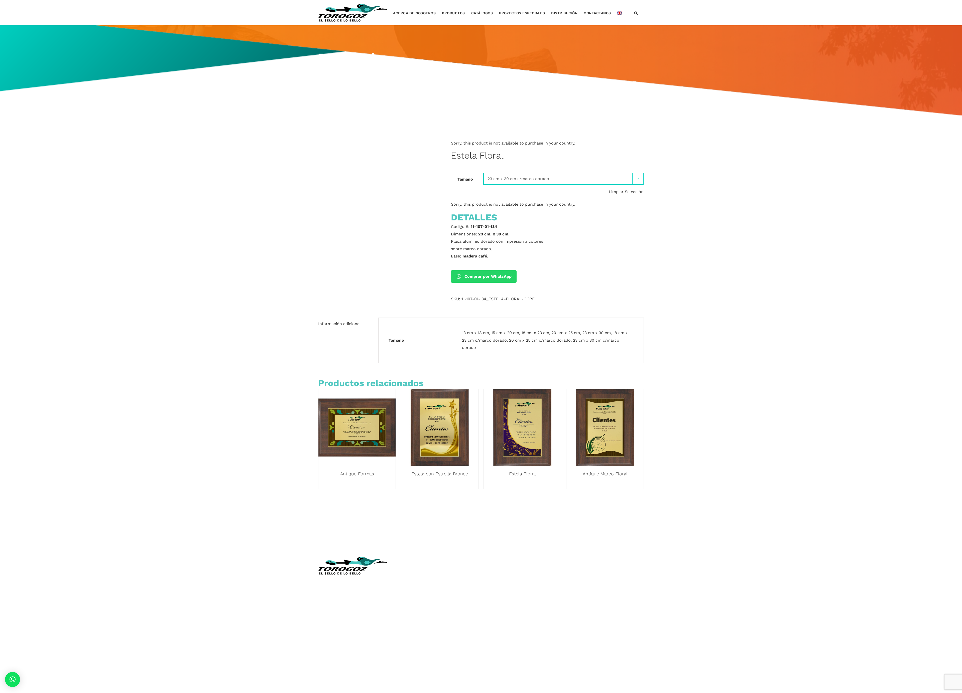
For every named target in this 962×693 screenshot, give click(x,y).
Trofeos (492, 573)
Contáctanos (414, 625)
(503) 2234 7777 (342, 609)
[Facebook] (571, 560)
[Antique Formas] (357, 392)
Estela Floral (522, 473)
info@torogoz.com (336, 621)
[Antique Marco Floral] (605, 392)
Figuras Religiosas (419, 603)
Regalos (492, 618)
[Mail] (601, 560)
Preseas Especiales (503, 603)
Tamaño (465, 179)
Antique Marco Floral (605, 473)
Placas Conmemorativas (508, 595)
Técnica (409, 588)
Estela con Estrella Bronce (439, 473)
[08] (380, 139)
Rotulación (495, 625)
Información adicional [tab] (339, 323)
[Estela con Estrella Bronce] (439, 392)
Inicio (407, 573)
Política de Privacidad (422, 640)
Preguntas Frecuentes (423, 647)
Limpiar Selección (626, 191)
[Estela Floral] (522, 392)
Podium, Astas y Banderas (510, 632)
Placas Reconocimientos (509, 588)
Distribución (413, 618)
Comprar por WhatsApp (488, 276)
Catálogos (411, 595)
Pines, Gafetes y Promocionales (515, 610)
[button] (636, 12)
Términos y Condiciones (425, 632)
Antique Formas (357, 473)
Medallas (493, 581)
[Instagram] (581, 560)
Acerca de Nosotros (421, 581)
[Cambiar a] (619, 12)
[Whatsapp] (591, 560)
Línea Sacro (413, 610)
